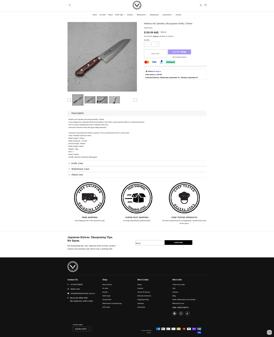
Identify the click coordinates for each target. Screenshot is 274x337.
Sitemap (140, 303)
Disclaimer (141, 307)
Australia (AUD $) (81, 329)
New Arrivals (107, 284)
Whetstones (141, 15)
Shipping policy (143, 299)
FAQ (173, 288)
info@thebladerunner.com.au (83, 293)
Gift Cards (106, 307)
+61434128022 (76, 285)
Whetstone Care (178, 303)
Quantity (146, 40)
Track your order (178, 284)
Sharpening (154, 15)
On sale (105, 288)
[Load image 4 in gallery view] (114, 99)
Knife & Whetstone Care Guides (184, 299)
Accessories (166, 15)
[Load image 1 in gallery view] (77, 99)
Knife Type (119, 15)
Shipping (156, 36)
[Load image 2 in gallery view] (90, 99)
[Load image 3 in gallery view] (102, 99)
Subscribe (178, 242)
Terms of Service (143, 292)
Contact (140, 288)
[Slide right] (135, 100)
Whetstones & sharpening (112, 303)
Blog (174, 296)
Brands (130, 15)
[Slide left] (69, 100)
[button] (69, 5)
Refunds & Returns (144, 296)
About (139, 284)
